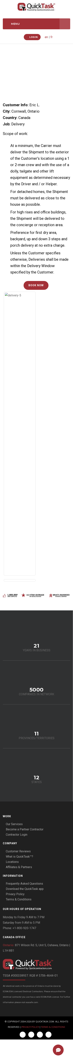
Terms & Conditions (18, 899)
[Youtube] (49, 1035)
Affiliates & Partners (19, 867)
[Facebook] (23, 1035)
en (46, 37)
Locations (12, 862)
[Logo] (36, 964)
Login (33, 37)
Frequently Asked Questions (24, 883)
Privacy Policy (15, 894)
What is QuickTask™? (19, 856)
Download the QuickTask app (25, 889)
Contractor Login (16, 834)
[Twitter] (31, 1035)
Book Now (36, 285)
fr (52, 37)
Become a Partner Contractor (24, 829)
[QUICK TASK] (36, 6)
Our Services (14, 824)
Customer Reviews (18, 851)
